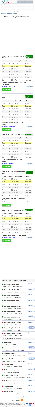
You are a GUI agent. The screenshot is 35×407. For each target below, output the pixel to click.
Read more (30, 86)
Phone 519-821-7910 (9, 86)
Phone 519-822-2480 (9, 237)
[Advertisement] (17, 36)
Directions (6, 89)
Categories (8, 12)
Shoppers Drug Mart (6, 13)
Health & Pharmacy (17, 12)
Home (2, 12)
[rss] (22, 400)
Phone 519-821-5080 (9, 202)
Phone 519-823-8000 (9, 126)
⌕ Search (25, 2)
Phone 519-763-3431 (9, 163)
